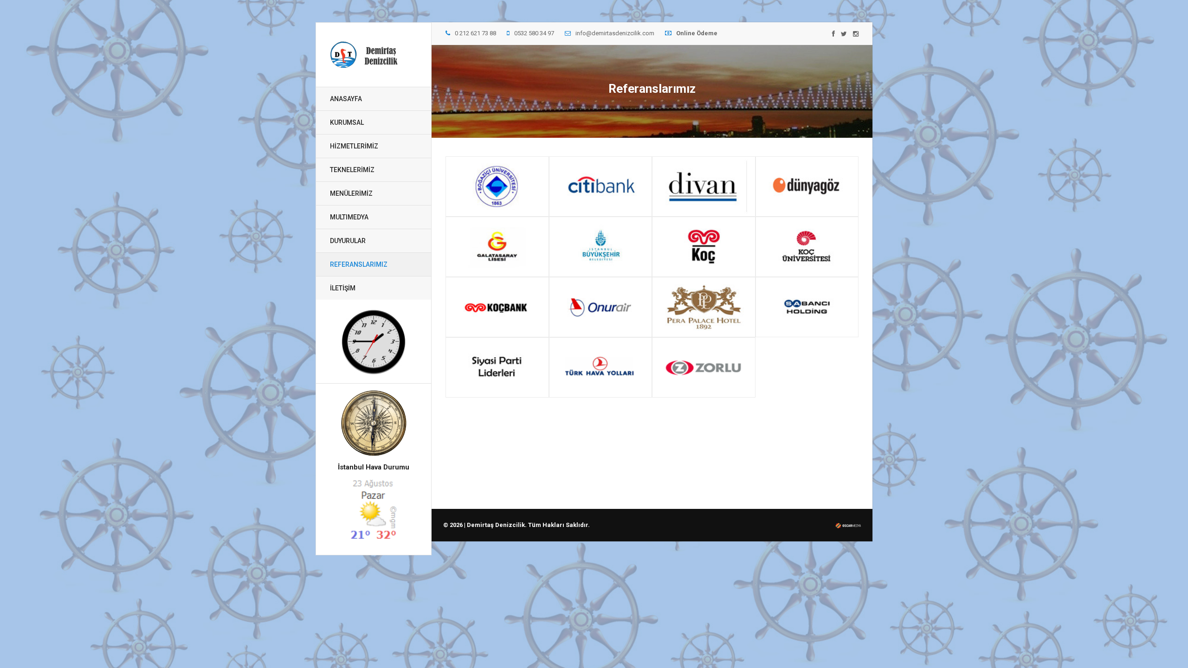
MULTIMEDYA (349, 217)
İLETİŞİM (342, 288)
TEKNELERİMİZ (352, 169)
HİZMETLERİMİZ (354, 146)
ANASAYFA (346, 99)
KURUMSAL (347, 122)
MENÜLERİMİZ (351, 193)
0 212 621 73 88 (475, 33)
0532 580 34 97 (534, 33)
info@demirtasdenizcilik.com (614, 33)
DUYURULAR (348, 240)
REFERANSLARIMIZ (358, 264)
